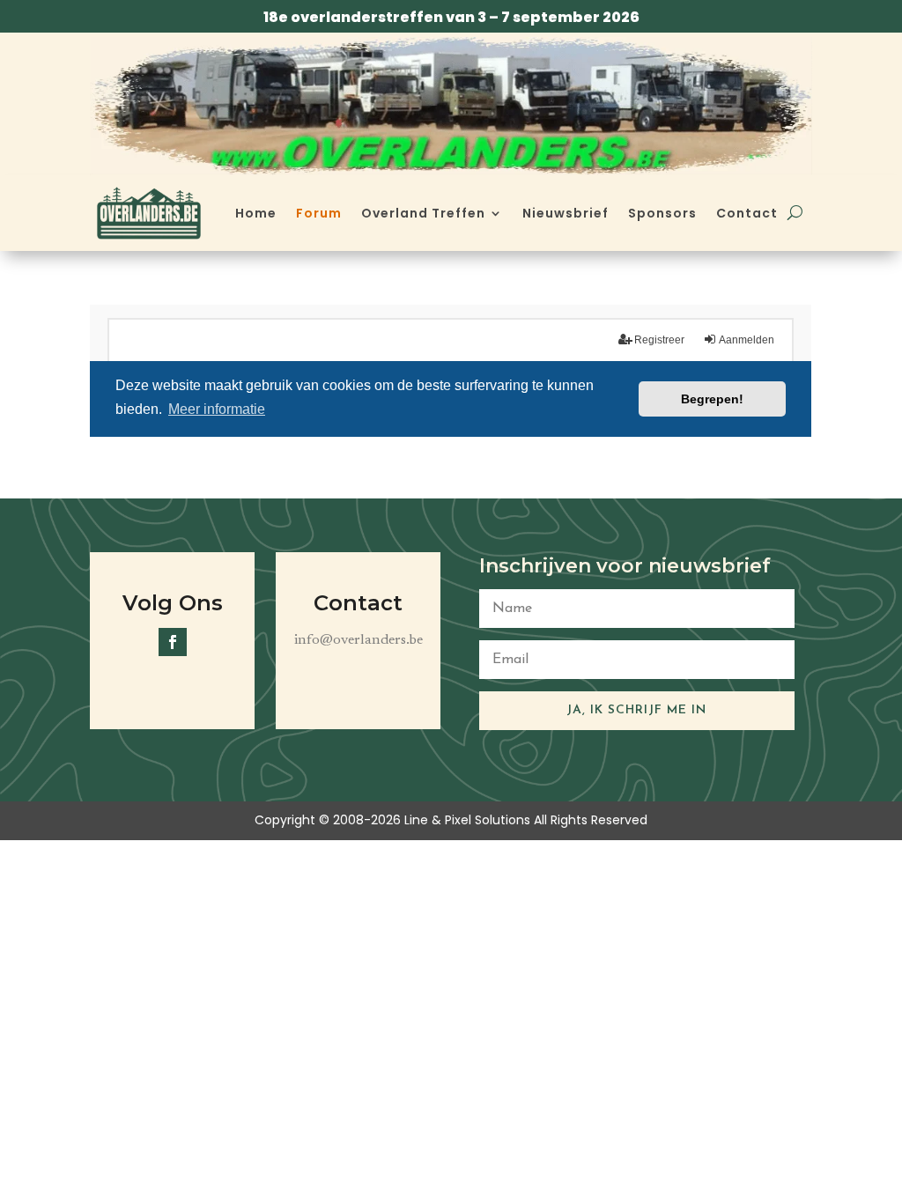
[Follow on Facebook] (173, 642)
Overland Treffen (423, 213)
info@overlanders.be (358, 640)
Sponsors (662, 213)
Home (256, 213)
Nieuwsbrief (565, 213)
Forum (319, 213)
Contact (747, 213)
